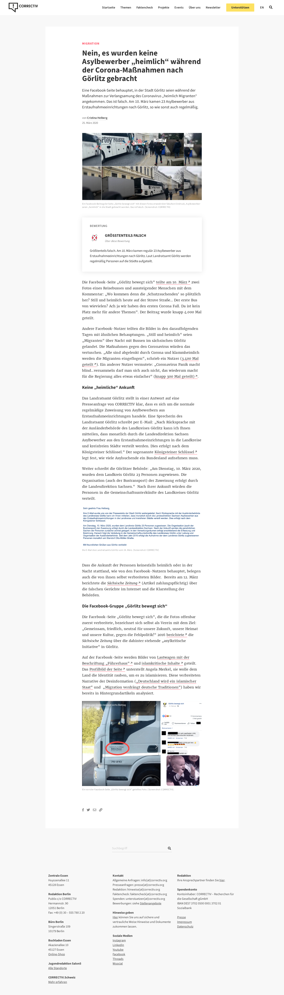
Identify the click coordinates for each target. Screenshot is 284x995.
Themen (125, 7)
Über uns (195, 7)
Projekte (163, 7)
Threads (118, 959)
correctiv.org (23, 7)
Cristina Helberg (97, 118)
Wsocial (118, 963)
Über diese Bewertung (117, 241)
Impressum (184, 922)
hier (221, 880)
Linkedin (118, 945)
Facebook (119, 954)
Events (179, 7)
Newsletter (213, 7)
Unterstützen (240, 7)
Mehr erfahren (57, 982)
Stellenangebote (150, 903)
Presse (181, 917)
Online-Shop (56, 954)
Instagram (119, 940)
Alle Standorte (57, 968)
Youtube (118, 950)
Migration (90, 43)
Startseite (108, 7)
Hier (115, 917)
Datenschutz (185, 926)
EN (262, 7)
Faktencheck (144, 7)
